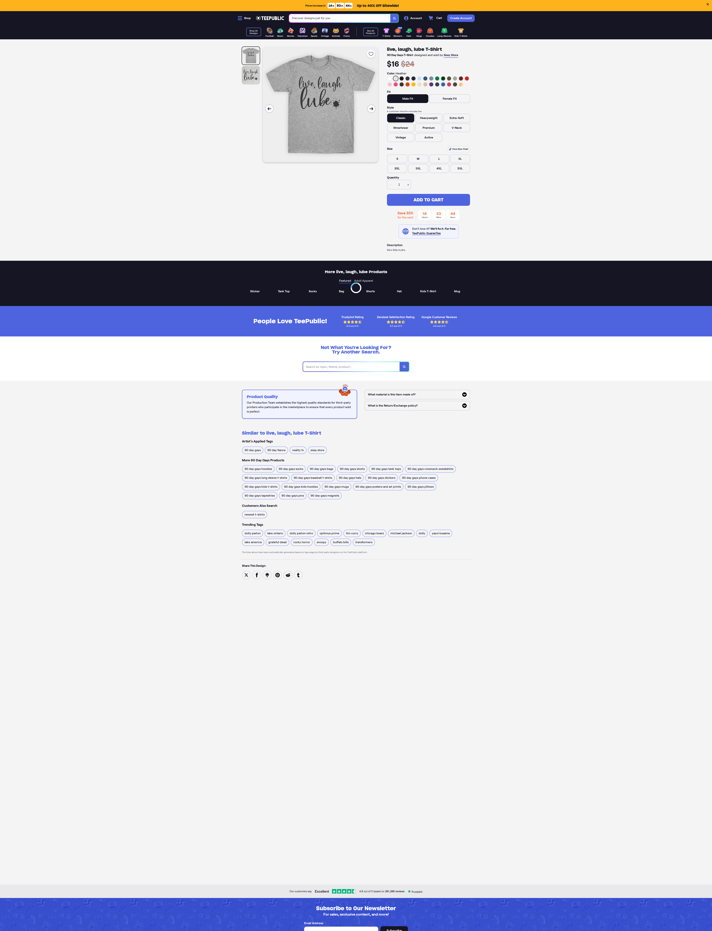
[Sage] (455, 78)
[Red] (467, 78)
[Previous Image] (269, 109)
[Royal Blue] (425, 78)
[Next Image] (371, 109)
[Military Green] (449, 78)
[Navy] (413, 78)
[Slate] (431, 78)
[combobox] (339, 18)
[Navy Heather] (437, 84)
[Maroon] (461, 78)
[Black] (402, 78)
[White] (390, 78)
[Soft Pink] (390, 84)
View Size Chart (460, 149)
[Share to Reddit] (288, 574)
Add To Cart (428, 200)
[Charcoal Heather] (408, 78)
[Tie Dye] (461, 84)
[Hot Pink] (396, 84)
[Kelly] (437, 78)
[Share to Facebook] (256, 574)
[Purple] (431, 84)
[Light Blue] (419, 78)
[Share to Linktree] (267, 574)
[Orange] (408, 84)
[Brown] (402, 84)
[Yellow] (413, 84)
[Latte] (425, 84)
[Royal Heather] (443, 84)
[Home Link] (270, 18)
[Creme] (419, 84)
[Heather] (396, 78)
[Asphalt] (455, 84)
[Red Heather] (449, 84)
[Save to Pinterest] (277, 574)
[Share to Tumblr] (298, 574)
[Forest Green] (443, 78)
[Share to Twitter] (246, 574)
